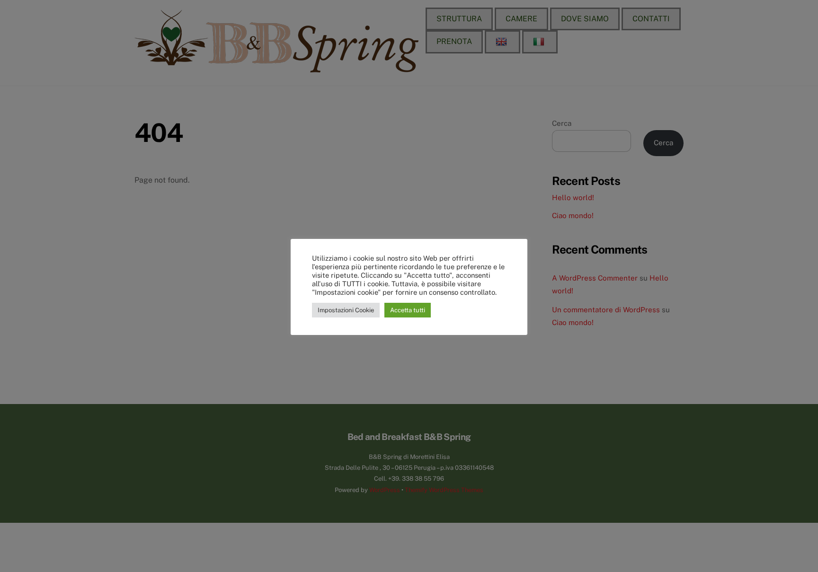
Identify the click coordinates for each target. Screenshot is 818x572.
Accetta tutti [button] (407, 310)
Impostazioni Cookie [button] (346, 310)
